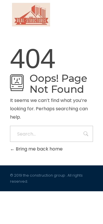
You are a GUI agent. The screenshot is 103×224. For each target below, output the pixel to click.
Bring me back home (39, 149)
